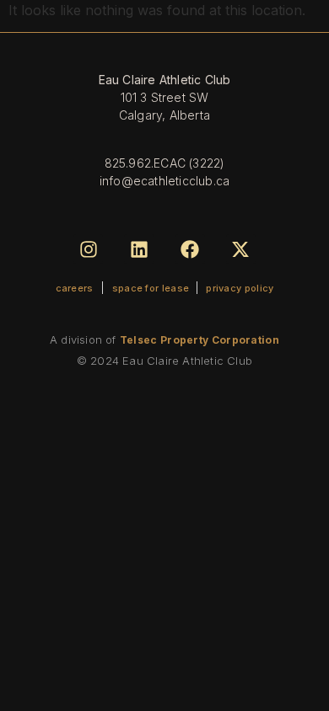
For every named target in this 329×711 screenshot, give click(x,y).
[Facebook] (190, 249)
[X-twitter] (241, 249)
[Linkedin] (139, 249)
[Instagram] (88, 249)
